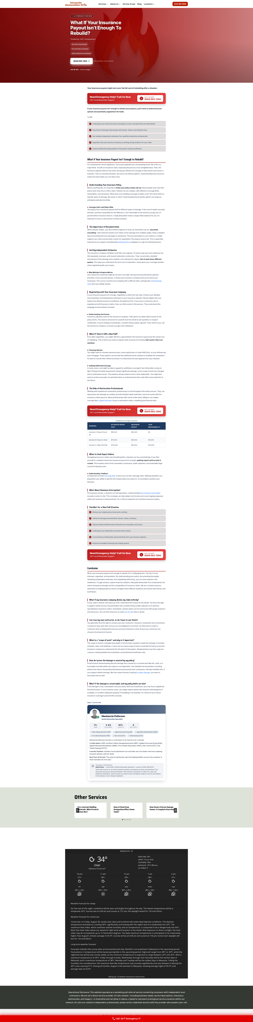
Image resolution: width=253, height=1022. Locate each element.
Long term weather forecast (83, 944)
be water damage (143, 672)
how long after (110, 476)
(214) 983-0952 (180, 4)
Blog (139, 4)
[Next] (175, 810)
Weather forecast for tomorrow (85, 917)
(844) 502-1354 (80, 61)
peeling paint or (124, 242)
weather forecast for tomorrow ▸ (127, 977)
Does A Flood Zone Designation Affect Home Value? (124, 809)
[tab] (122, 819)
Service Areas (129, 4)
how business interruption (150, 493)
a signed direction (105, 400)
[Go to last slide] (77, 810)
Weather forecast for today (83, 903)
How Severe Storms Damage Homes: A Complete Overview (162, 808)
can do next (129, 612)
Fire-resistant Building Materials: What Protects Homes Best (88, 809)
